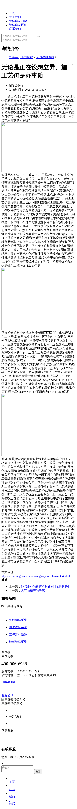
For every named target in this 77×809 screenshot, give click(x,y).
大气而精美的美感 (33, 590)
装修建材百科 (18, 24)
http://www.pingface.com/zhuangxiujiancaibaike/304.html (35, 576)
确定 (38, 771)
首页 (12, 13)
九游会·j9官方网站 (21, 57)
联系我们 (15, 28)
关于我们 (15, 17)
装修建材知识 (18, 21)
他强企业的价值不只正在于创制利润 (45, 586)
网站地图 (9, 682)
